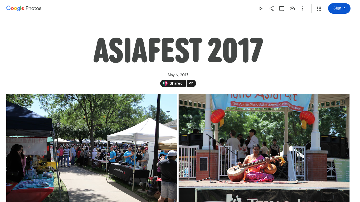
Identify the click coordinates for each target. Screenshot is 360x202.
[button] (319, 8)
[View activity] (281, 8)
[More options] (303, 8)
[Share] (271, 8)
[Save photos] (292, 8)
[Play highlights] (260, 8)
